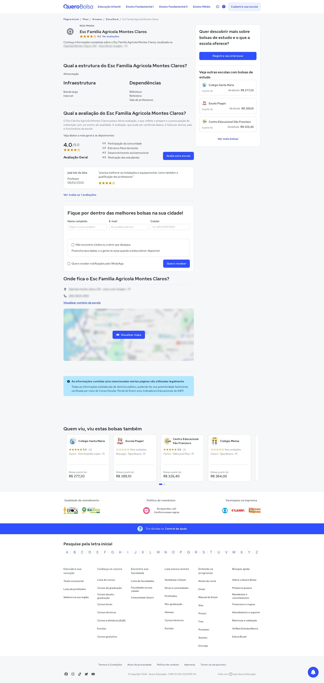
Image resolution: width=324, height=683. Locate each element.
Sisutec (202, 637)
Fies (200, 621)
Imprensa (189, 664)
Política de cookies (168, 664)
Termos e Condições (110, 664)
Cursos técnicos (106, 612)
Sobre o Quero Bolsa (244, 579)
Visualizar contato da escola (82, 302)
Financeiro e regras (243, 604)
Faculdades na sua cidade (141, 589)
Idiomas (169, 612)
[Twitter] (86, 674)
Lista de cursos (106, 579)
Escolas (101, 628)
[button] (128, 178)
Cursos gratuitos (107, 636)
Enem (201, 589)
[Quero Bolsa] (78, 7)
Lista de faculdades (142, 581)
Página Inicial (71, 19)
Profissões (171, 596)
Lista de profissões (74, 589)
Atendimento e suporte (246, 612)
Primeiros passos (242, 587)
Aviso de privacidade (139, 664)
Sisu (200, 605)
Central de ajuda (176, 528)
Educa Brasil (239, 636)
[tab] (160, 484)
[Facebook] (66, 674)
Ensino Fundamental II (173, 6)
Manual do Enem (208, 597)
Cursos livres (104, 604)
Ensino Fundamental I (140, 6)
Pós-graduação (173, 604)
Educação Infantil (109, 6)
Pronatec (203, 629)
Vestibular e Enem (175, 579)
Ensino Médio (201, 6)
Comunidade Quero (142, 597)
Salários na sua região (76, 597)
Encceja (203, 645)
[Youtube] (93, 674)
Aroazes (97, 19)
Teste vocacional (73, 581)
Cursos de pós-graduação (106, 596)
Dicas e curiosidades (176, 587)
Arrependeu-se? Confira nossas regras (166, 510)
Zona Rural (112, 19)
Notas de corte (207, 581)
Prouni (202, 613)
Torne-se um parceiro (213, 664)
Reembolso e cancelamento (240, 596)
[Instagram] (73, 674)
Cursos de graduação (109, 587)
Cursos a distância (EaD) (111, 620)
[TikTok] (79, 674)
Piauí (85, 19)
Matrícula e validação (244, 620)
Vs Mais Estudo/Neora (245, 628)
